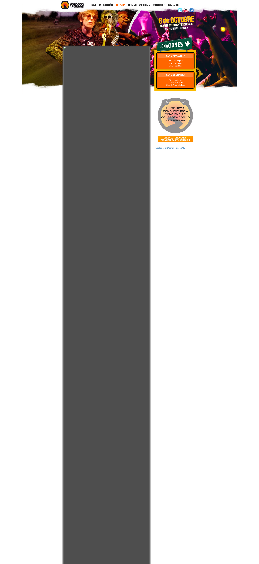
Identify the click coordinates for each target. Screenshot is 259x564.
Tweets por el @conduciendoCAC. (169, 148)
